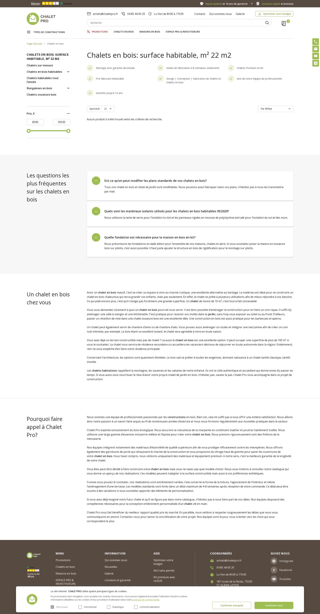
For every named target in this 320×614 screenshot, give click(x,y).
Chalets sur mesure (40, 65)
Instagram (286, 561)
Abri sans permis (164, 570)
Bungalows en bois (39, 88)
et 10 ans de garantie (227, 3)
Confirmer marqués (231, 605)
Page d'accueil (34, 43)
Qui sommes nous (220, 14)
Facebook (285, 570)
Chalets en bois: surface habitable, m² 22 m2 (48, 57)
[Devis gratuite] (315, 63)
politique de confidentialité (145, 599)
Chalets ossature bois (41, 94)
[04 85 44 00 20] (315, 41)
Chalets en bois (124, 31)
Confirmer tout (274, 605)
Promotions (100, 31)
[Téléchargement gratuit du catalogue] (315, 56)
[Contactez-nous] (315, 49)
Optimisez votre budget (277, 13)
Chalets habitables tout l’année (43, 80)
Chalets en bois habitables (44, 72)
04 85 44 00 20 (136, 14)
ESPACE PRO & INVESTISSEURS (183, 31)
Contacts (199, 14)
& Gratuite (277, 3)
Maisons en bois (150, 31)
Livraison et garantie (118, 580)
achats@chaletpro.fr (105, 14)
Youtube (285, 579)
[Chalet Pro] (57, 19)
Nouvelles (111, 567)
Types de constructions (49, 32)
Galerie (240, 14)
